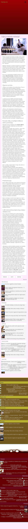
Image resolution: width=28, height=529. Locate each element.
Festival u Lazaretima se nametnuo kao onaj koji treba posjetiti (15, 291)
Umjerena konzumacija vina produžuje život (16, 338)
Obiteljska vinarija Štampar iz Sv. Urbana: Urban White (16, 401)
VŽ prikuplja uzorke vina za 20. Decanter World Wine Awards (16, 473)
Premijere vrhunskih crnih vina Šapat (12, 410)
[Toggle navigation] (25, 2)
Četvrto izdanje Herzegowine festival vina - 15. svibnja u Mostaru (15, 288)
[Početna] (5, 2)
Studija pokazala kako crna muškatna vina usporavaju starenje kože (14, 330)
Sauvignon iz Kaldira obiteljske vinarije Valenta (14, 402)
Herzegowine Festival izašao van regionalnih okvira (18, 349)
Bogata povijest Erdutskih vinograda (12, 419)
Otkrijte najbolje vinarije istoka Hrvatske (14, 480)
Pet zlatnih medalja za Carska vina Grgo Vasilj (15, 305)
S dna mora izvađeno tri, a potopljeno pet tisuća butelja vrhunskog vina (12, 485)
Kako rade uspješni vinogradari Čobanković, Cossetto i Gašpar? (17, 365)
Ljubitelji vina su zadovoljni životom (15, 482)
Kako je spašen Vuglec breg (13, 369)
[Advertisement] (14, 19)
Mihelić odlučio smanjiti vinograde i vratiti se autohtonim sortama (17, 391)
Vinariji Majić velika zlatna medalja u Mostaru (14, 308)
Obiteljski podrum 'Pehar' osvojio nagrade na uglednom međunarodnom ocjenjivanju (14, 319)
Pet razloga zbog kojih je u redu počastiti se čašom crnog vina (14, 333)
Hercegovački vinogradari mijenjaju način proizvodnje (18, 344)
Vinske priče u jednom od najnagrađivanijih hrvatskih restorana (18, 465)
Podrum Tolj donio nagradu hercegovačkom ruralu (16, 312)
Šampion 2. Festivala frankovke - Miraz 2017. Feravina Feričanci (16, 416)
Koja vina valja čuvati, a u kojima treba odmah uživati (19, 467)
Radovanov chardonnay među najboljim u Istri (14, 405)
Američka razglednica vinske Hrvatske (13, 284)
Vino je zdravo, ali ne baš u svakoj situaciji (14, 335)
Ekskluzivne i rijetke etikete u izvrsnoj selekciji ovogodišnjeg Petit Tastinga (11, 515)
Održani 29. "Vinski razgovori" (16, 483)
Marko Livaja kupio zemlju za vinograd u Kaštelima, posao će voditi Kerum (18, 367)
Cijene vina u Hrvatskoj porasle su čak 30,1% (10, 513)
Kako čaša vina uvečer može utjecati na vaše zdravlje (14, 326)
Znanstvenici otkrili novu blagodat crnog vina (13, 417)
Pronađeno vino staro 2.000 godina (12, 404)
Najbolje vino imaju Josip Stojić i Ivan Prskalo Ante (15, 315)
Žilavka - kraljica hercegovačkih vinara (11, 399)
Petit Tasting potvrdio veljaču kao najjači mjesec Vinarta (15, 295)
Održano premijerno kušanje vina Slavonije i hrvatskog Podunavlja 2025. (14, 298)
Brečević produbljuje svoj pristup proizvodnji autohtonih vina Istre (15, 389)
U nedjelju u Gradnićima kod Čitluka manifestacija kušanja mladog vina (11, 517)
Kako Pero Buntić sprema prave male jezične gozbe (12, 478)
